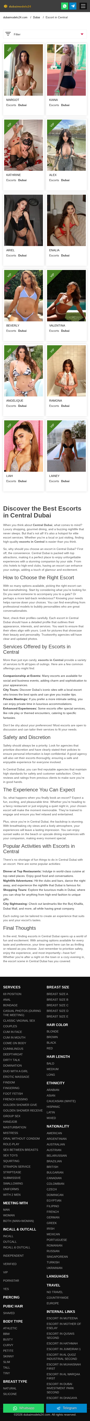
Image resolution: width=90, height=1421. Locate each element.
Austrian (54, 1150)
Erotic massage (16, 1076)
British (52, 1166)
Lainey (54, 476)
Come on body (14, 1043)
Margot (12, 100)
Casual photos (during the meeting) (22, 1013)
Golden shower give (20, 1105)
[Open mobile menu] (83, 6)
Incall (8, 1236)
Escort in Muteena (62, 1318)
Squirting (11, 1161)
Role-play (11, 1144)
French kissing (15, 1099)
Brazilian (54, 1161)
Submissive (12, 1178)
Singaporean (57, 1256)
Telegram (70, 1408)
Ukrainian (54, 1268)
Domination (12, 1065)
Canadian (54, 1178)
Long (51, 1074)
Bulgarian (55, 1172)
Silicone (10, 1394)
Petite (8, 1350)
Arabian (53, 1090)
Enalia (54, 250)
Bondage (10, 1005)
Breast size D (57, 1011)
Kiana (53, 100)
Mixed (51, 1118)
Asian (51, 1095)
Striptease (12, 1172)
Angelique (14, 400)
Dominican (55, 1195)
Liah (9, 476)
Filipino (53, 1206)
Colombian (55, 1183)
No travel (55, 1292)
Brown (52, 1037)
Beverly (12, 325)
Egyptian (54, 1200)
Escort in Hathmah (62, 1343)
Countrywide (58, 1297)
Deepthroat (13, 1054)
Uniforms (11, 1189)
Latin (51, 1112)
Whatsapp (26, 1408)
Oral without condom (21, 1138)
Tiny (6, 1373)
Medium (53, 1069)
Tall (6, 1367)
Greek (52, 1223)
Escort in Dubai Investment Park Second (60, 1388)
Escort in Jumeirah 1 (64, 1349)
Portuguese (57, 1240)
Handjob (10, 1121)
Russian (53, 1251)
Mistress (10, 1133)
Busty (8, 1339)
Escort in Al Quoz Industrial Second (62, 1356)
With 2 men (12, 1194)
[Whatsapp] (64, 6)
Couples (10, 1026)
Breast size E (57, 1016)
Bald (50, 1063)
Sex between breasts (20, 1149)
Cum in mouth (14, 1037)
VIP (5, 1272)
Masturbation (14, 1127)
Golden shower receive (23, 1110)
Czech (52, 1189)
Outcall (10, 1241)
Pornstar (11, 1280)
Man (6, 1209)
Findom (9, 1082)
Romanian (54, 1245)
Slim (6, 1362)
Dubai (37, 17)
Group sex (11, 1116)
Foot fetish (13, 1093)
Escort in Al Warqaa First (63, 1376)
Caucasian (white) (61, 1101)
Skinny (8, 1356)
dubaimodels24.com (15, 17)
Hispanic (53, 1106)
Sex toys (10, 1155)
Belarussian (57, 1155)
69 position (12, 994)
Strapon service (17, 1166)
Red (50, 1048)
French (53, 1211)
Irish (50, 1228)
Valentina (57, 325)
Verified (10, 1264)
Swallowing (13, 1183)
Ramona (55, 400)
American (54, 1133)
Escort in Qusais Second (60, 1335)
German (53, 1217)
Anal (7, 999)
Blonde (53, 1031)
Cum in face (12, 1032)
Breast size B (57, 999)
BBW (6, 1334)
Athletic (10, 1328)
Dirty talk (11, 1060)
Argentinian (57, 1138)
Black (51, 1042)
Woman (9, 1215)
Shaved (9, 1313)
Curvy (8, 1345)
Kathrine (13, 175)
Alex (53, 175)
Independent (13, 1255)
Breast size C (57, 1005)
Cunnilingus (13, 1048)
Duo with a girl (15, 1071)
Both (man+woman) (18, 1221)
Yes (6, 1289)
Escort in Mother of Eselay (64, 1326)
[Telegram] (72, 6)
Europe (53, 1303)
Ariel (10, 250)
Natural (10, 1388)
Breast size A (57, 994)
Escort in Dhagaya (62, 1398)
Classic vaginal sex (19, 1020)
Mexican (53, 1234)
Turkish (53, 1262)
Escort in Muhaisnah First (64, 1366)
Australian (56, 1144)
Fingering (11, 1088)
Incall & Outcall (16, 1247)
